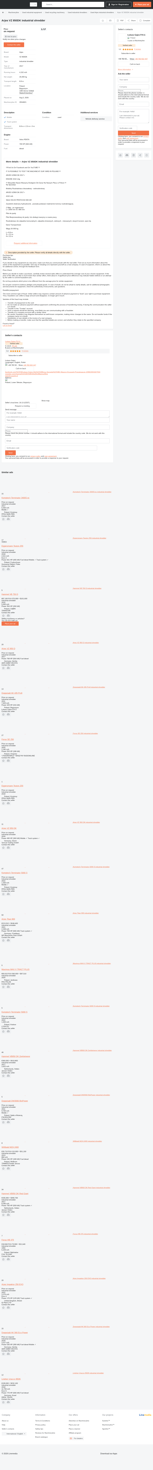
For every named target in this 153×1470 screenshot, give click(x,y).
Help (3, 1425)
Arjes (21, 52)
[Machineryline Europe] (14, 4)
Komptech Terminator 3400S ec (16, 498)
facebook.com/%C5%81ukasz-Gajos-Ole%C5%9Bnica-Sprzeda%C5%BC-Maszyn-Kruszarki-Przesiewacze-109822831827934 (52, 372)
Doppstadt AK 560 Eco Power (15, 1332)
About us (5, 1421)
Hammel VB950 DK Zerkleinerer (16, 1056)
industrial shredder (26, 61)
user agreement (50, 456)
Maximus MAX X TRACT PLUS (15, 969)
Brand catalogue (41, 1437)
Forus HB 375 (8, 1240)
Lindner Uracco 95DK (11, 1379)
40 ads (14, 346)
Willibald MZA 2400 (10, 1147)
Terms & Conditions (42, 1421)
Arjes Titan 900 (8, 919)
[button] (103, 20)
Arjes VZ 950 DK (9, 828)
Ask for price (11, 36)
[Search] (44, 4)
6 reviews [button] (25, 351)
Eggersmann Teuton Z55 (12, 546)
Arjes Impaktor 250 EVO (12, 1284)
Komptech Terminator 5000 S (14, 873)
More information (124, 69)
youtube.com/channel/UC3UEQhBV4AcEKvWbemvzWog (26, 374)
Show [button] (21, 365)
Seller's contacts (8, 1429)
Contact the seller (14, 45)
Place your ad (10, 624)
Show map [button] (45, 401)
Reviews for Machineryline (45, 1433)
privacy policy (35, 456)
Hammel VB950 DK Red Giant (15, 1193)
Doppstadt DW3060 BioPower (15, 1101)
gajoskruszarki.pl (11, 376)
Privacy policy (40, 1425)
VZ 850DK (23, 57)
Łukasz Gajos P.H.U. (13, 341)
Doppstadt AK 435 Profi (12, 693)
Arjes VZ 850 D (8, 648)
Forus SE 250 (8, 739)
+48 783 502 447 (29, 365)
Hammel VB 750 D (10, 594)
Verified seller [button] (14, 343)
